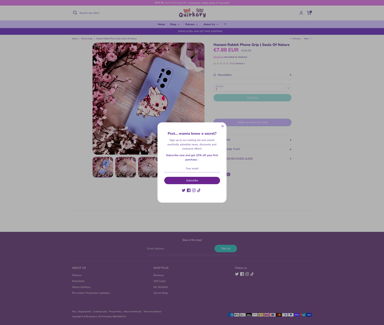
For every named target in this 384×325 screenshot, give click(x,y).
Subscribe (192, 180)
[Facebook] (188, 190)
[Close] (222, 126)
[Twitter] (183, 190)
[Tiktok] (199, 190)
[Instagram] (194, 190)
